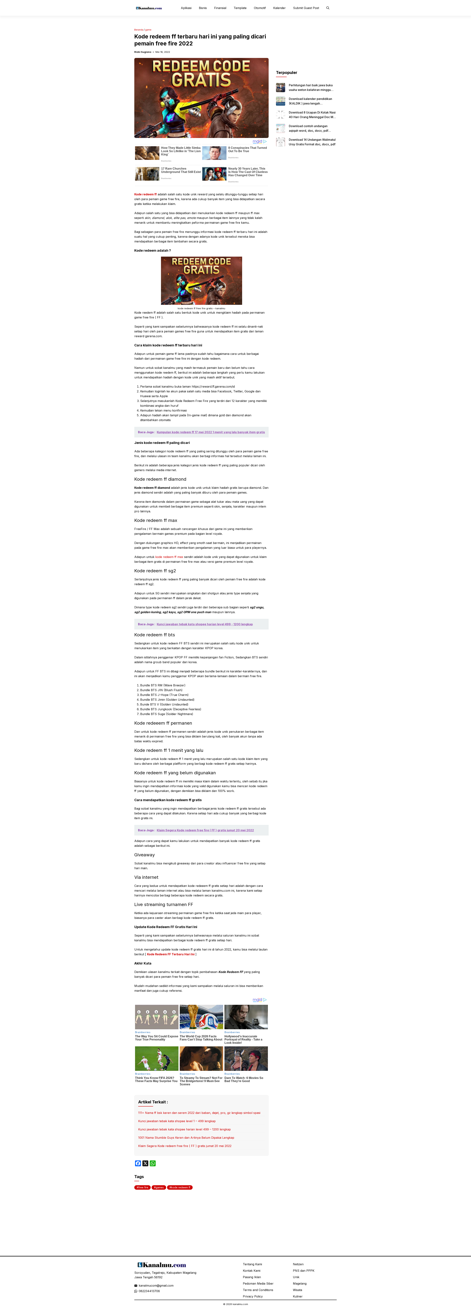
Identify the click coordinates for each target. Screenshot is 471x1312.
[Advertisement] (306, 47)
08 (140, 1291)
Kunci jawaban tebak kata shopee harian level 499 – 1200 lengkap (184, 1129)
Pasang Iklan (252, 1277)
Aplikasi (186, 8)
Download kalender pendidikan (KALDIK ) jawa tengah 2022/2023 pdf (310, 103)
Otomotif (260, 8)
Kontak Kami (251, 1270)
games (160, 1187)
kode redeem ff (180, 1187)
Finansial (220, 8)
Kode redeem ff (145, 194)
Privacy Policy (253, 1296)
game (148, 29)
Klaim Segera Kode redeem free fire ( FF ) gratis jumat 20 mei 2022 (184, 1146)
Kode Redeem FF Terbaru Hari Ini (170, 954)
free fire (143, 1187)
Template (240, 8)
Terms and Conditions (258, 1290)
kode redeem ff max (169, 557)
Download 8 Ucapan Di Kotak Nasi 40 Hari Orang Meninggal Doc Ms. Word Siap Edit (312, 117)
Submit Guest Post (306, 8)
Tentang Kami (252, 1264)
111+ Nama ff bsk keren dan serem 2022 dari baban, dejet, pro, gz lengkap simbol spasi (199, 1113)
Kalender (279, 8)
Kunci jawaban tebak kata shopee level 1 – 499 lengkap (177, 1121)
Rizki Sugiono (142, 51)
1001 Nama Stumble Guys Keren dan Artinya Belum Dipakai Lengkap (186, 1137)
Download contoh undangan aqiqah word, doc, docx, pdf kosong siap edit (308, 130)
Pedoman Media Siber (258, 1283)
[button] (327, 8)
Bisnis (203, 8)
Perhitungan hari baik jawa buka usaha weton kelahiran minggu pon (311, 89)
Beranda (138, 29)
